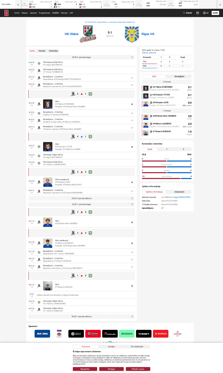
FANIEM (55, 13)
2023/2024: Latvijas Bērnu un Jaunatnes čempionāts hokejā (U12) (111, 22)
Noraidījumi (179, 76)
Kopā (150, 149)
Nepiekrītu (85, 369)
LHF (71, 13)
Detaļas (111, 347)
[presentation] (18, 4)
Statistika (53, 51)
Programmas (44, 13)
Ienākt (215, 13)
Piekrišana (86, 347)
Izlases (25, 13)
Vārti (154, 76)
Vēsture (64, 13)
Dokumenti (179, 192)
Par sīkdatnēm (137, 347)
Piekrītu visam (138, 369)
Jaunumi (33, 13)
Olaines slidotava (149, 53)
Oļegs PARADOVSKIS (181, 197)
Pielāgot (111, 369)
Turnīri (16, 13)
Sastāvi (42, 51)
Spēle (32, 51)
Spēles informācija (154, 192)
